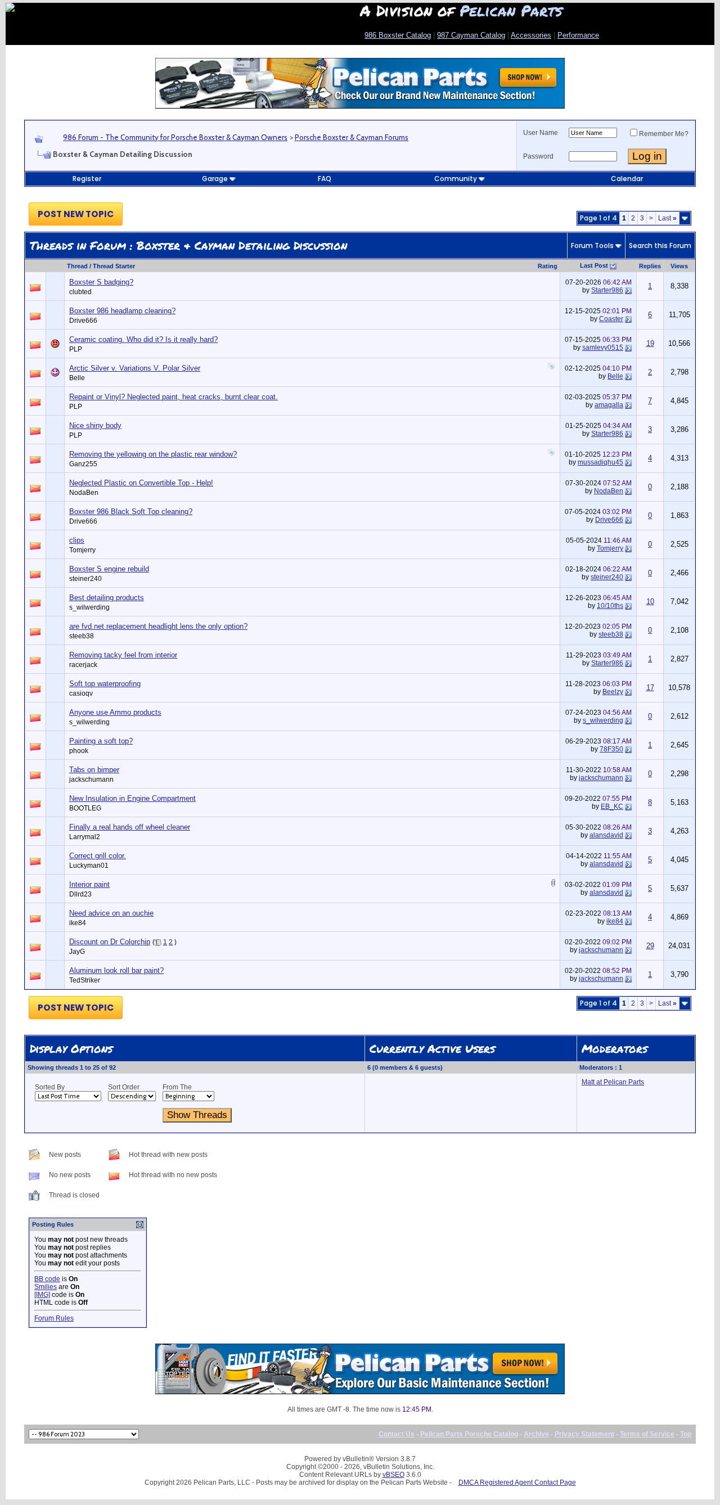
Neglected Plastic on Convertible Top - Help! (141, 483)
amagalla (609, 405)
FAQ (324, 178)
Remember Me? (663, 134)
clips (76, 540)
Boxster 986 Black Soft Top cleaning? (130, 511)
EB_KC (612, 806)
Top (685, 1434)
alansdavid (606, 835)
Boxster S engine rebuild (109, 569)
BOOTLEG (85, 808)
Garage (215, 178)
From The (177, 1087)
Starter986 (607, 290)
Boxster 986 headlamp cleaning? (122, 311)
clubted (80, 292)
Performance (578, 35)
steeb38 (81, 636)
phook (78, 751)
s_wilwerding (89, 607)
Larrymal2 (84, 837)
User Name (540, 133)
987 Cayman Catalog (471, 35)
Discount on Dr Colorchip (109, 942)
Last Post (594, 265)
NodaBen (83, 493)
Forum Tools (592, 245)
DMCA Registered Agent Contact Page (517, 1482)
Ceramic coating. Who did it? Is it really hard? (143, 339)
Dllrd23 (80, 894)
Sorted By (50, 1087)
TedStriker (84, 980)
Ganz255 (83, 464)
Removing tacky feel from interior (123, 655)
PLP (75, 349)
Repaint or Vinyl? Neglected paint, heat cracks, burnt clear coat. (173, 397)
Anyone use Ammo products (115, 712)
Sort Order (124, 1087)
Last (667, 218)
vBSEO (393, 1475)
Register (87, 178)
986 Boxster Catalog (397, 35)
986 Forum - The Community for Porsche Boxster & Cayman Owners (175, 137)
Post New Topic (76, 214)
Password (538, 156)
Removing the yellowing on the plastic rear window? (153, 454)
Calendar (627, 178)
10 (650, 601)
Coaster (611, 319)
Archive (536, 1434)
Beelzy (612, 692)
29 (650, 945)
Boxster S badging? (101, 282)
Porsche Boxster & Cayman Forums (351, 137)
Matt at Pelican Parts (613, 1082)
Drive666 (83, 321)
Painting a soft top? (101, 741)
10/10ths (610, 606)
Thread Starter (114, 266)
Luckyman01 (89, 865)
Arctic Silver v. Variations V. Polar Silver (134, 368)
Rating (547, 266)
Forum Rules (54, 1318)
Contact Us (397, 1434)
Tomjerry (82, 550)
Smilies (45, 1287)
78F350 (611, 749)
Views (679, 266)
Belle (77, 378)
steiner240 (85, 579)
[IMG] (42, 1295)
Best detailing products (106, 597)
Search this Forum (660, 245)
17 (650, 687)
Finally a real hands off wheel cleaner (129, 827)
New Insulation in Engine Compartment (132, 798)
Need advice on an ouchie (111, 913)
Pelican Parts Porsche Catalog (469, 1434)
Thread (77, 266)
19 (650, 343)
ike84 (77, 923)
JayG (77, 952)
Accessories (531, 35)
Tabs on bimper (94, 769)
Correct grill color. (97, 855)
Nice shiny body (95, 425)
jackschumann (91, 779)
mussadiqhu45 (600, 462)
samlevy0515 (602, 348)
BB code (47, 1279)
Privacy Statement (584, 1434)
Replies (650, 266)
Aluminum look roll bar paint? (116, 970)
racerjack (83, 665)
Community (455, 178)
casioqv (81, 693)
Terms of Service (647, 1434)
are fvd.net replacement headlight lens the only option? (158, 626)
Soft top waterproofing (105, 683)
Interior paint (89, 884)
